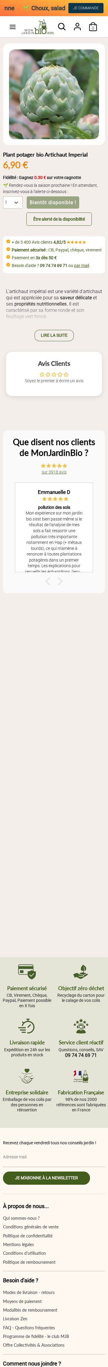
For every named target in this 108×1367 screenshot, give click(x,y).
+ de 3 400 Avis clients (49, 242)
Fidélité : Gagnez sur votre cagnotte (42, 177)
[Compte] (77, 23)
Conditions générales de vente (30, 1226)
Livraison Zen (15, 1318)
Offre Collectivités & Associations (33, 1345)
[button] (52, 219)
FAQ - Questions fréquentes (29, 1327)
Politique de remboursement (29, 1262)
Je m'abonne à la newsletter (46, 1177)
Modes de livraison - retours (29, 1292)
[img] (54, 465)
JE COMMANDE (86, 8)
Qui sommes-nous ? (21, 1218)
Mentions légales (18, 1244)
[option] (54, 94)
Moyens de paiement (22, 1301)
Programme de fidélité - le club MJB (36, 1336)
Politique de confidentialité (27, 1235)
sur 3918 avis (54, 472)
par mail (81, 265)
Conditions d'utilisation (24, 1253)
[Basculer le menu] (12, 27)
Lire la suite (54, 335)
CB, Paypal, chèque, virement (57, 250)
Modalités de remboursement (30, 1310)
